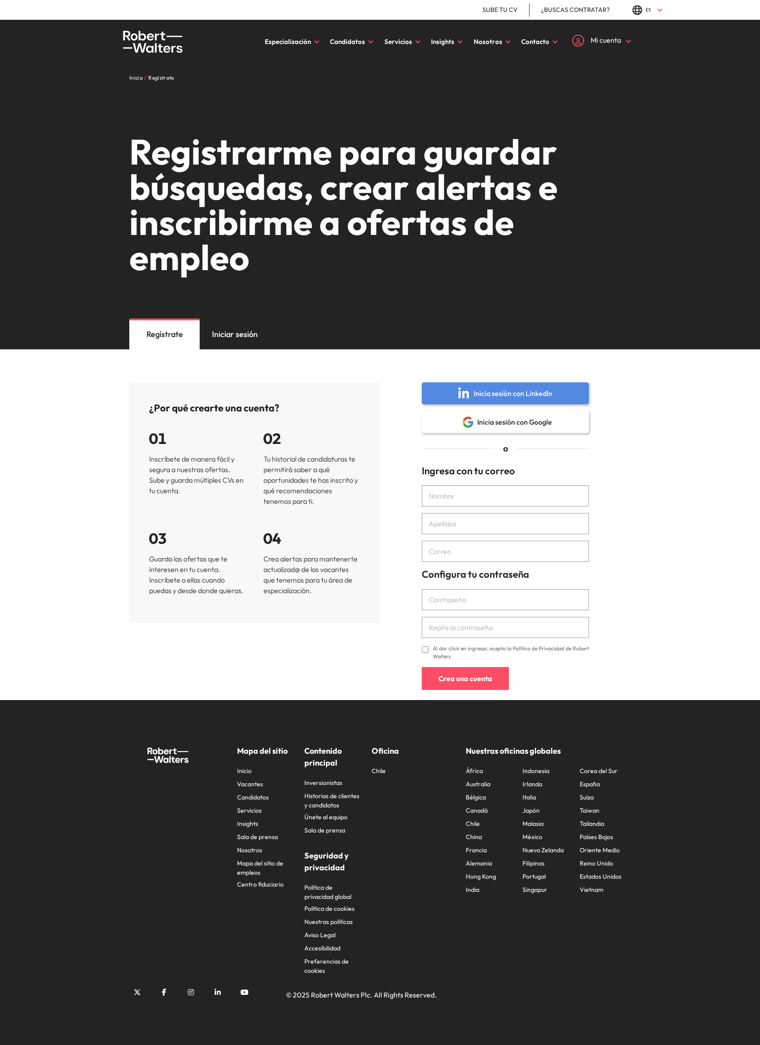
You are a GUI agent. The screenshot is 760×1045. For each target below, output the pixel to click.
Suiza (587, 797)
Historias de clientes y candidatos (331, 800)
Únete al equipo (325, 817)
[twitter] (137, 992)
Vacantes (250, 784)
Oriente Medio (600, 850)
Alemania (479, 863)
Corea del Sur (599, 771)
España (590, 784)
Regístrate (164, 334)
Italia (529, 797)
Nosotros (488, 41)
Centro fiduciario (260, 884)
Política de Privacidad (538, 648)
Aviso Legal (320, 935)
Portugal (534, 876)
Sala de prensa (257, 837)
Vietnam (591, 890)
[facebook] (164, 992)
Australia (478, 784)
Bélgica (476, 797)
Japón (531, 810)
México (532, 837)
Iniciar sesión (235, 334)
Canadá (477, 810)
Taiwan (589, 810)
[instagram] (191, 992)
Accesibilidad (322, 948)
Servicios (398, 41)
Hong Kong (481, 876)
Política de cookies (329, 909)
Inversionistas (323, 783)
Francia (476, 850)
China (474, 837)
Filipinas (533, 863)
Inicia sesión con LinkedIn (513, 393)
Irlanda (532, 784)
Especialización (288, 41)
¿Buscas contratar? (575, 10)
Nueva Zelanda (543, 850)
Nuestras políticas (328, 922)
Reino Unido (596, 863)
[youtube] (244, 992)
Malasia (533, 824)
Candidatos (347, 41)
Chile (379, 771)
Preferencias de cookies (326, 966)
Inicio (244, 771)
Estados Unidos (600, 876)
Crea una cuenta (465, 678)
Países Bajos (596, 837)
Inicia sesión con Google (514, 422)
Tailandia (592, 824)
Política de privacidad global (327, 892)
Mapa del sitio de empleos (260, 867)
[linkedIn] (218, 992)
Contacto (535, 41)
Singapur (534, 890)
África (474, 771)
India (472, 890)
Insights (442, 41)
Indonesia (535, 771)
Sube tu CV (500, 10)
